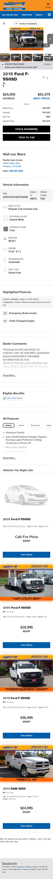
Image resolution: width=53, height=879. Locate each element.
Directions (27, 15)
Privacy (35, 867)
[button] (10, 15)
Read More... (9, 375)
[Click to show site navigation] (49, 15)
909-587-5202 (16, 171)
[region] (26, 115)
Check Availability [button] (26, 129)
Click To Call (26, 137)
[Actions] (47, 78)
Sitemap (28, 867)
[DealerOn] (9, 863)
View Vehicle (26, 555)
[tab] (9, 425)
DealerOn (20, 867)
